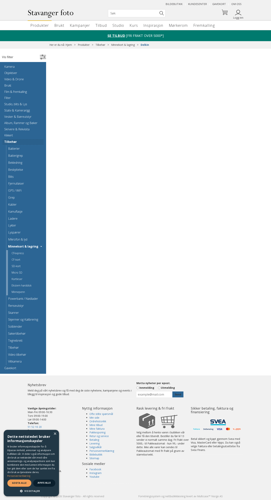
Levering (94, 443)
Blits (11, 177)
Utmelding (168, 387)
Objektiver (10, 73)
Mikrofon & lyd (17, 239)
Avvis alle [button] (44, 482)
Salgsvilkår (95, 447)
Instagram (95, 473)
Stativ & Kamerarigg (17, 110)
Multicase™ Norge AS (210, 496)
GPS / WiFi (15, 190)
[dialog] (31, 463)
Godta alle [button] (19, 482)
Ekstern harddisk (22, 285)
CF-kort (16, 259)
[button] (31, 491)
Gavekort (219, 4)
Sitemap (94, 458)
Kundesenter (197, 4)
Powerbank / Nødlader (23, 299)
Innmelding (146, 387)
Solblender (15, 326)
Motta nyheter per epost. (153, 383)
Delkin (145, 45)
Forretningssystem (149, 496)
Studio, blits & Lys (15, 104)
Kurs (134, 25)
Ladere (13, 219)
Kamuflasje (15, 211)
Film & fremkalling (15, 92)
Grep (11, 197)
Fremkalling (204, 25)
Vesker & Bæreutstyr (18, 117)
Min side (94, 417)
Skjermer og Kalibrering (23, 319)
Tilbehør (100, 45)
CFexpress (18, 253)
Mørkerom (178, 25)
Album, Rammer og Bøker (20, 123)
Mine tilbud (96, 425)
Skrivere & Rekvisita (16, 129)
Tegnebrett (15, 341)
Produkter (39, 25)
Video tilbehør (17, 355)
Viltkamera (15, 361)
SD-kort (16, 266)
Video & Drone (14, 79)
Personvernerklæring (101, 451)
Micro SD (17, 272)
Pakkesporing (97, 432)
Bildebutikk (174, 4)
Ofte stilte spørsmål (101, 414)
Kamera (9, 67)
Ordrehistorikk (97, 421)
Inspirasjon (153, 25)
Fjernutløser (16, 183)
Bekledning (15, 163)
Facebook (95, 469)
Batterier (14, 149)
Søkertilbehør (17, 333)
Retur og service (99, 436)
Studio (118, 25)
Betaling (94, 439)
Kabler (12, 204)
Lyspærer (14, 232)
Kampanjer (80, 25)
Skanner (13, 313)
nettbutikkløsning (175, 496)
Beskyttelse (15, 170)
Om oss (236, 4)
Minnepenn (18, 292)
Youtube (94, 476)
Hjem (68, 45)
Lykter (12, 225)
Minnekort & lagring (123, 45)
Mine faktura (97, 428)
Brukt (59, 25)
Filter (7, 98)
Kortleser (17, 279)
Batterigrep (15, 156)
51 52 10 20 (35, 427)
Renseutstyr (16, 306)
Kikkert (8, 135)
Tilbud (101, 25)
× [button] (54, 433)
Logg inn (238, 17)
